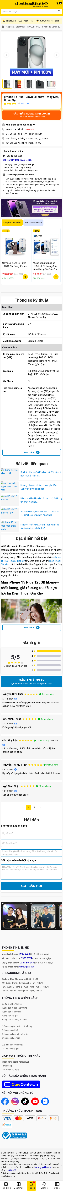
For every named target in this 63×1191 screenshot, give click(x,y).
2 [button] (34, 807)
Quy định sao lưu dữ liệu (12, 1045)
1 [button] (28, 807)
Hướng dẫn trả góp (10, 1016)
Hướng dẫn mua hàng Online (14, 1008)
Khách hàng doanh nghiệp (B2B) (16, 1062)
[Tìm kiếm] (59, 11)
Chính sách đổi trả (10, 1030)
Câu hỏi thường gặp (10, 1049)
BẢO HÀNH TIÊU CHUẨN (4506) (17, 160)
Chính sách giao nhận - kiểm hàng (17, 1026)
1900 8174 (26, 958)
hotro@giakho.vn (26, 967)
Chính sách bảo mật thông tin (15, 1034)
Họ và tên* (7, 833)
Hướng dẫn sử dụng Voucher (14, 1019)
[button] (22, 807)
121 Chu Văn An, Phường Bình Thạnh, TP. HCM (22, 991)
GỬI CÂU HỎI (31, 886)
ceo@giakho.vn (8, 1176)
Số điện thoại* (9, 843)
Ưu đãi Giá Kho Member (12, 1004)
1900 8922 (29, 129)
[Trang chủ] (31, 4)
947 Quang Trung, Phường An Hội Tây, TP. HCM (22, 983)
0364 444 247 (27, 962)
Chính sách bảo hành (11, 1038)
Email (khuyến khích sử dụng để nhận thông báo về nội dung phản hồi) (29, 853)
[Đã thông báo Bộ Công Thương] (14, 1135)
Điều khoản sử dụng (10, 1070)
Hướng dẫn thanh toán (11, 1012)
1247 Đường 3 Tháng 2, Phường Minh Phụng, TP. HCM (25, 987)
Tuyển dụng (7, 1066)
